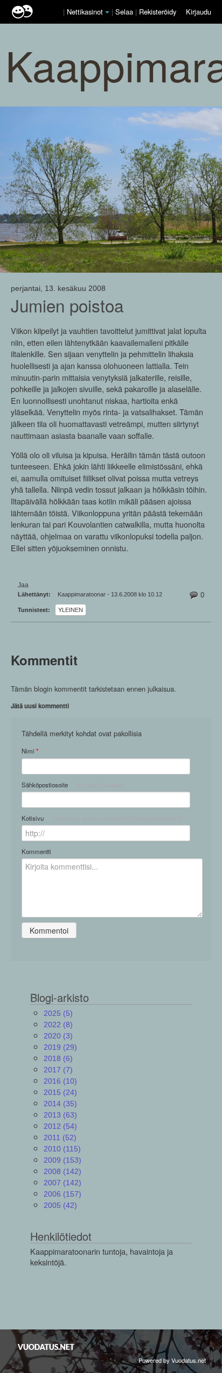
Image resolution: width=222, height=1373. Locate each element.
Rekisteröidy (157, 11)
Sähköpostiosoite (72, 784)
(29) (60, 1047)
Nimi (30, 751)
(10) (60, 1081)
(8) (58, 1024)
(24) (60, 1092)
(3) (58, 1035)
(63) (60, 1115)
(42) (60, 1205)
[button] (107, 12)
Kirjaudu (198, 11)
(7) (58, 1069)
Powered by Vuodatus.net (172, 1360)
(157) (62, 1194)
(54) (60, 1126)
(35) (60, 1103)
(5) (58, 1013)
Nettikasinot (85, 11)
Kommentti (36, 851)
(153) (62, 1160)
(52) (60, 1137)
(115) (62, 1148)
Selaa (125, 11)
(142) (62, 1171)
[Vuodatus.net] (46, 1346)
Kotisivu (102, 818)
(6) (58, 1058)
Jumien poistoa (67, 305)
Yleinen (70, 610)
